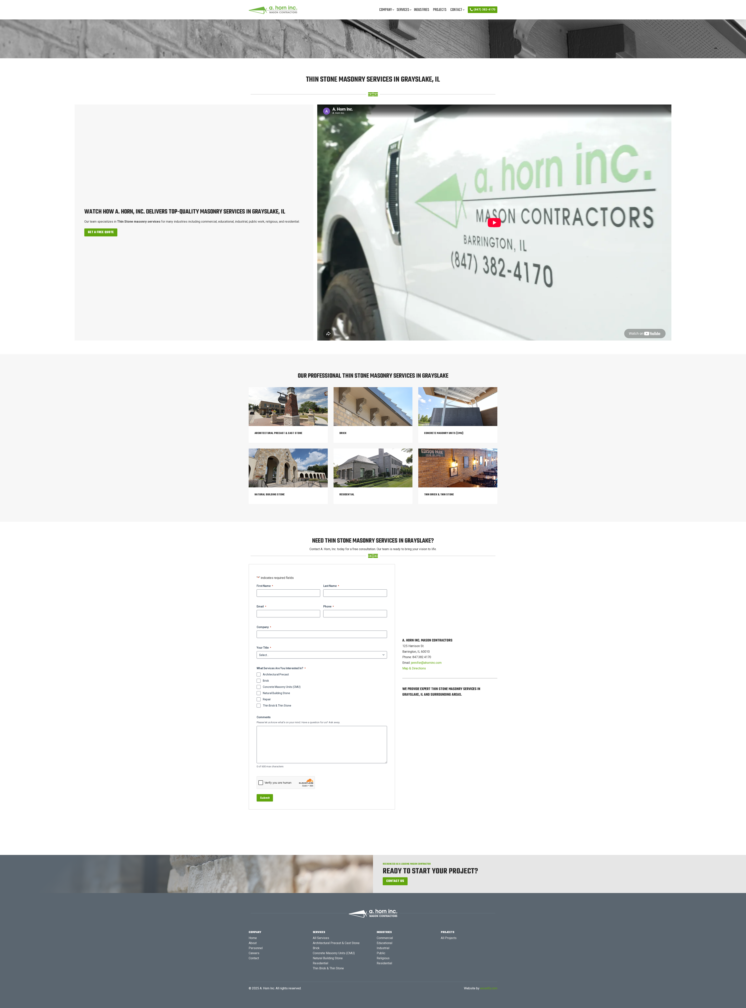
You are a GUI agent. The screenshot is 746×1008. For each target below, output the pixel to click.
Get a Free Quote (101, 232)
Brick (266, 680)
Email (261, 606)
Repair (267, 699)
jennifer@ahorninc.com (426, 663)
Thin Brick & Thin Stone (277, 705)
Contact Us (395, 881)
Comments (264, 717)
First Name (265, 585)
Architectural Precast (276, 674)
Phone (328, 606)
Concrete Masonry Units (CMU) (282, 686)
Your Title (264, 647)
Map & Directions (414, 668)
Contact (456, 10)
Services (403, 10)
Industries (421, 10)
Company (385, 10)
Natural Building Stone (276, 693)
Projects (439, 10)
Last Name (331, 585)
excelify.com (488, 988)
